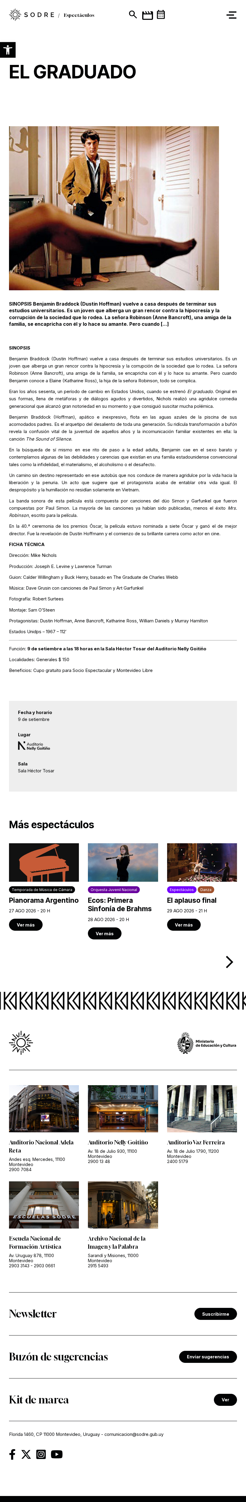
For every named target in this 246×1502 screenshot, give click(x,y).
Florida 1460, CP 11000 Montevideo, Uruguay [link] (54, 1434)
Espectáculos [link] (79, 15)
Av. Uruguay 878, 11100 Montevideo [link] (31, 1258)
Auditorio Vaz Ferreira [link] (196, 1142)
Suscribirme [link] (215, 1314)
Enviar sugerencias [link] (208, 1356)
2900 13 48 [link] (99, 1161)
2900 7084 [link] (20, 1169)
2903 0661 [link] (44, 1265)
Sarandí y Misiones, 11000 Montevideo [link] (113, 1258)
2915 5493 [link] (98, 1265)
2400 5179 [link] (177, 1161)
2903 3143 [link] (19, 1265)
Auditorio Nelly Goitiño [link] (118, 1142)
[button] (8, 50)
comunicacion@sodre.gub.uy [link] (134, 1434)
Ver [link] (225, 1399)
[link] (31, 15)
